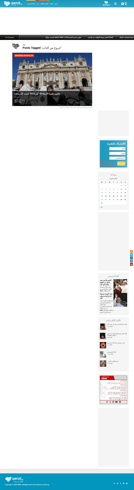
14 (117, 192)
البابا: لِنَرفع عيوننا (111, 352)
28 (117, 199)
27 (113, 199)
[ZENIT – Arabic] (15, 3)
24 (102, 199)
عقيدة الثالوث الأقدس (112, 361)
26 (109, 199)
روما (37, 3)
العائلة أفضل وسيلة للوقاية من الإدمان (88, 37)
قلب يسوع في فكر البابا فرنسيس (116, 343)
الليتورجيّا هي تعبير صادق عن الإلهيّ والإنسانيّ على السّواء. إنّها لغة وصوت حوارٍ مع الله (106, 284)
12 (109, 192)
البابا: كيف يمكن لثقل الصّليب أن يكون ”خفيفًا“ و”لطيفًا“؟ (117, 334)
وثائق (51, 3)
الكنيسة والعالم (44, 3)
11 (105, 192)
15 (121, 192)
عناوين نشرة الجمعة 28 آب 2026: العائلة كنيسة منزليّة (52, 37)
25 (105, 199)
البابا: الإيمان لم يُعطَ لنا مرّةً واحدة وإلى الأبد (106, 296)
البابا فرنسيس (31, 3)
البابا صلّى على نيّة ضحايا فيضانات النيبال (121, 37)
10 (102, 192)
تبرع (56, 3)
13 (113, 192)
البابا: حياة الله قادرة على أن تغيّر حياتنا (117, 324)
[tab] (106, 378)
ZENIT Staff (17, 102)
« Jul (101, 207)
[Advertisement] (67, 21)
